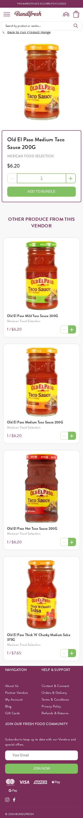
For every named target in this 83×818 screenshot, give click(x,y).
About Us (12, 685)
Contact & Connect (55, 685)
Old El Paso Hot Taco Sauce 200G (32, 528)
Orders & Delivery (54, 692)
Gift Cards (12, 713)
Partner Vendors (16, 692)
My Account (14, 699)
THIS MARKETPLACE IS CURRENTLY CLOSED (41, 4)
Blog (8, 706)
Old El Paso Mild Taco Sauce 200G (32, 315)
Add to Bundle (41, 191)
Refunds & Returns (55, 713)
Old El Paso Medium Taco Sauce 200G (35, 422)
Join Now (41, 768)
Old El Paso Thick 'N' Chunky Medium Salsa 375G (38, 637)
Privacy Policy (51, 706)
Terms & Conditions (55, 699)
